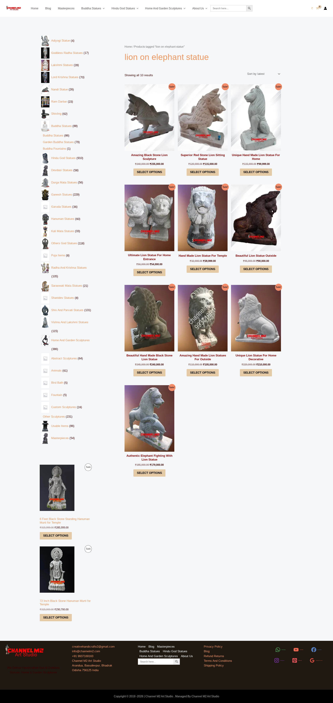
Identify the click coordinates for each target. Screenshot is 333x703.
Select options (55, 535)
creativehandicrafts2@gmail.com (93, 646)
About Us (198, 8)
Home (34, 8)
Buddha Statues (91, 8)
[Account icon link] (325, 8)
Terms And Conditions (218, 660)
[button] (103, 8)
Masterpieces (66, 8)
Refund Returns (214, 656)
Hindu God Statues (123, 8)
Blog (48, 8)
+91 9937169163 (82, 656)
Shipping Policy (214, 665)
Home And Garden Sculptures (163, 8)
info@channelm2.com (86, 651)
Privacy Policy (213, 646)
